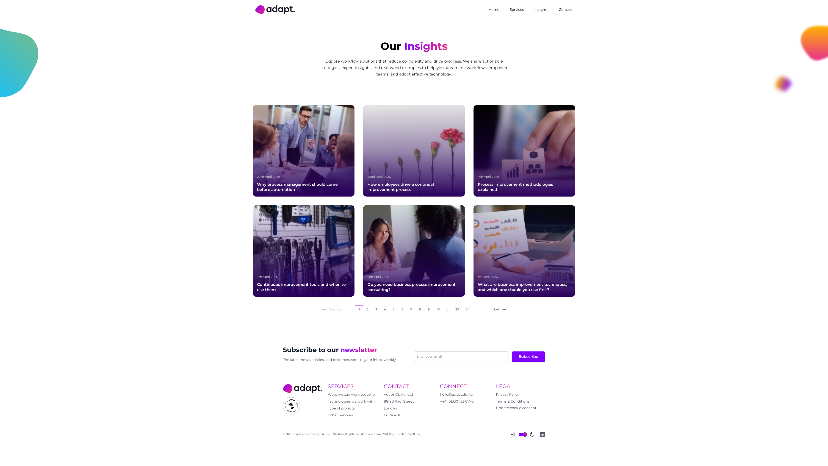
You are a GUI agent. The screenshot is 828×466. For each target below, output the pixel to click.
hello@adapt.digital (457, 394)
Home (494, 10)
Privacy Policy (507, 394)
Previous (335, 309)
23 (457, 309)
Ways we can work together (352, 394)
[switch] (522, 434)
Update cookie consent (516, 408)
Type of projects (341, 408)
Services (517, 10)
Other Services (340, 415)
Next (495, 309)
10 (438, 309)
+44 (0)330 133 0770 (457, 401)
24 (467, 309)
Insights (541, 10)
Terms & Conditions (513, 401)
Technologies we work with (351, 401)
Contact (566, 10)
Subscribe (528, 356)
